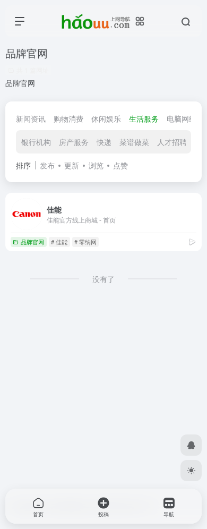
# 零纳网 (85, 241)
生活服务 (144, 118)
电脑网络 (181, 118)
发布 (47, 165)
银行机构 (36, 141)
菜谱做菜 (134, 141)
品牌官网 (32, 241)
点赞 (120, 165)
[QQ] (191, 445)
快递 (104, 141)
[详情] (192, 241)
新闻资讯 (31, 118)
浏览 (96, 165)
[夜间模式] (191, 470)
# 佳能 (59, 241)
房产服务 (74, 141)
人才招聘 (172, 141)
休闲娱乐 (106, 118)
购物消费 (68, 118)
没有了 (103, 279)
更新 (71, 165)
